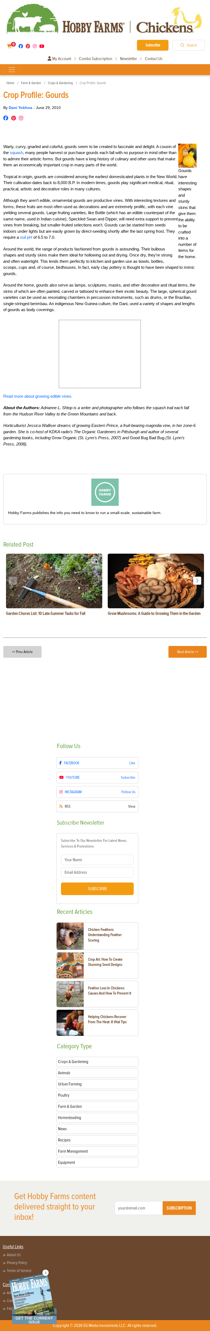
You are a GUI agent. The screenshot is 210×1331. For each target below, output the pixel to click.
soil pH (26, 237)
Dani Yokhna (21, 107)
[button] (197, 581)
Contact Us (153, 58)
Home (10, 83)
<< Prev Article (22, 652)
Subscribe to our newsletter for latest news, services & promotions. (94, 843)
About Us (14, 1254)
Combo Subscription (95, 58)
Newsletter (128, 58)
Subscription (179, 1208)
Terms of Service (19, 1270)
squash (16, 152)
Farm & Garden (31, 83)
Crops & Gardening (60, 83)
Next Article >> (187, 652)
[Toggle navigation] (11, 69)
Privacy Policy (17, 1262)
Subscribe (152, 45)
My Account (61, 58)
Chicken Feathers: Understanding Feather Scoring (105, 935)
